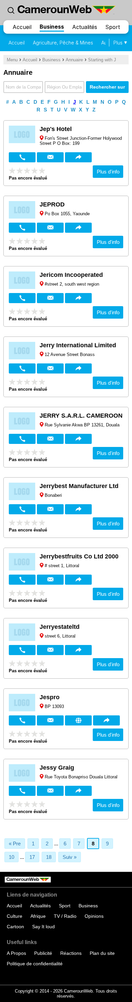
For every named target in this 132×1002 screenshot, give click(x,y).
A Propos (16, 953)
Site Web (78, 720)
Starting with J (102, 59)
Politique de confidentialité (35, 963)
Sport (112, 27)
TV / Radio (65, 916)
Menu (12, 59)
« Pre (15, 843)
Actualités (84, 27)
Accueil (22, 27)
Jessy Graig (57, 767)
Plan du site (102, 953)
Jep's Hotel (56, 129)
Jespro (50, 697)
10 (11, 857)
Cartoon (15, 926)
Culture (14, 916)
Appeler (22, 157)
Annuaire (74, 59)
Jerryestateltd (60, 626)
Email (50, 157)
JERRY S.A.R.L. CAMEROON (81, 415)
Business (52, 26)
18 (48, 857)
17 (32, 857)
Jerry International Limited (78, 345)
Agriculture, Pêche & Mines (63, 42)
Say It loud (43, 926)
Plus (118, 42)
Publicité (43, 953)
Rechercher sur (107, 87)
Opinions (94, 916)
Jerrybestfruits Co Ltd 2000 (79, 556)
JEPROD (52, 204)
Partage (78, 157)
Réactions (71, 953)
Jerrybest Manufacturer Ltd (79, 486)
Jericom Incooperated (71, 274)
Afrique (38, 916)
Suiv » (69, 857)
